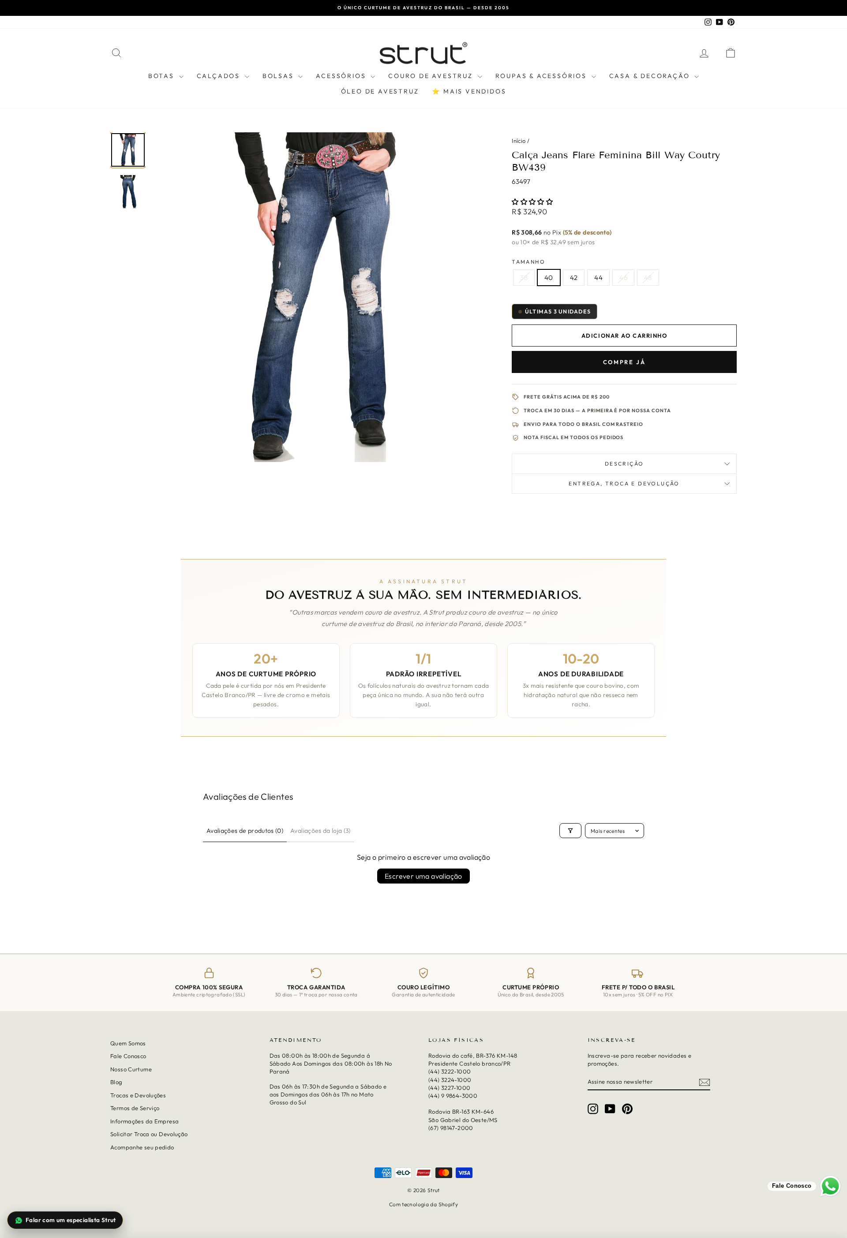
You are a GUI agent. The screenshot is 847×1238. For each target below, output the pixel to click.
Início (518, 140)
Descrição (624, 463)
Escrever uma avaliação (423, 876)
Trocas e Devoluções (138, 1095)
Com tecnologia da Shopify (423, 1204)
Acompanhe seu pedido (142, 1146)
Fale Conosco (128, 1055)
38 (524, 277)
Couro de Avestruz (431, 76)
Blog (116, 1081)
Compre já (624, 361)
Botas (162, 76)
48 (648, 277)
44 (598, 277)
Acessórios (342, 76)
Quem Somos (128, 1043)
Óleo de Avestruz (380, 91)
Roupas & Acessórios (542, 76)
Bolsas (279, 76)
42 (574, 277)
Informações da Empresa (144, 1121)
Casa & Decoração (651, 76)
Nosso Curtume (131, 1069)
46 (623, 277)
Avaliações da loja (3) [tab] (320, 831)
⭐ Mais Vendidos (469, 91)
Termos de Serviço (134, 1107)
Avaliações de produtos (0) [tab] (244, 831)
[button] (532, 202)
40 (548, 277)
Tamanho (528, 261)
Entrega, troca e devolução (624, 483)
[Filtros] (570, 830)
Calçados (220, 76)
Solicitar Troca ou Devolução (149, 1133)
